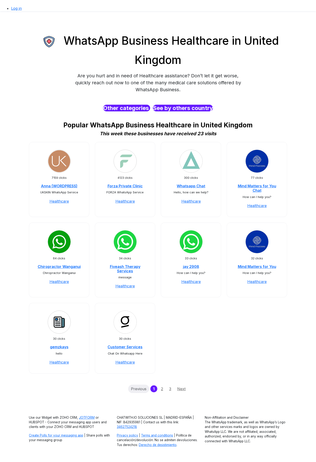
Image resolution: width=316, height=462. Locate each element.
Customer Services (125, 347)
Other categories (126, 108)
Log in (16, 8)
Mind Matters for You (257, 266)
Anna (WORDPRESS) (59, 186)
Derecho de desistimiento (158, 445)
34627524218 (127, 427)
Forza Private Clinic (125, 186)
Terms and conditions (157, 435)
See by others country (183, 108)
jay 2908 (191, 266)
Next (181, 389)
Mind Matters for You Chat (257, 188)
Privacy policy (127, 435)
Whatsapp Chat (191, 186)
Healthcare (59, 201)
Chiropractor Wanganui (59, 266)
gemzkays (59, 347)
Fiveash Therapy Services (125, 268)
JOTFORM (87, 417)
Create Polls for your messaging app (56, 435)
